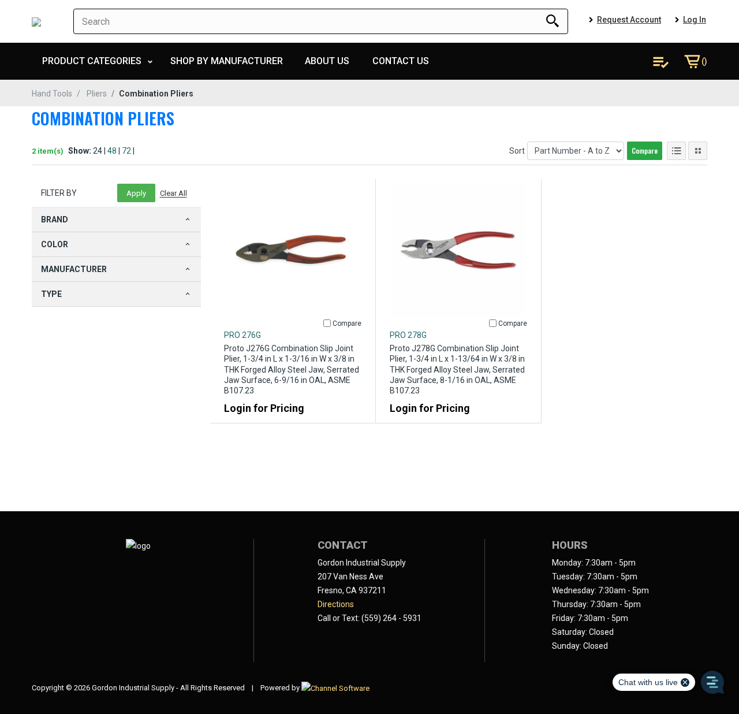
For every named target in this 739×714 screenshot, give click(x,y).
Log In (694, 19)
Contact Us (400, 60)
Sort (517, 150)
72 (126, 150)
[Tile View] (697, 151)
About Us (327, 60)
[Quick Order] (660, 61)
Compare (645, 150)
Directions (336, 604)
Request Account (629, 19)
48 (112, 150)
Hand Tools (52, 93)
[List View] (676, 151)
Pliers (97, 93)
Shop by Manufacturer (226, 60)
